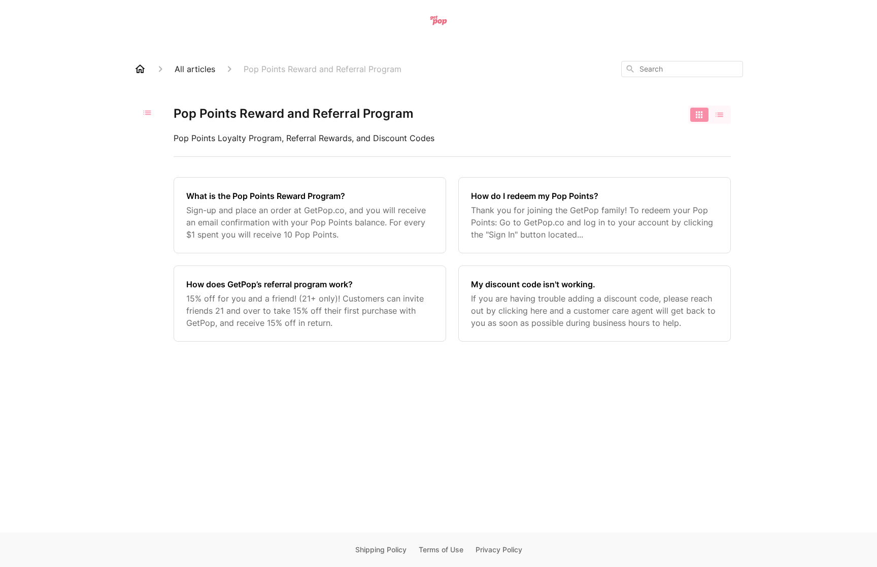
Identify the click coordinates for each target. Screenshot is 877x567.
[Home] (140, 69)
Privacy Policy (499, 549)
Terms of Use (441, 549)
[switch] (709, 115)
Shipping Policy (381, 549)
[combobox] (682, 69)
